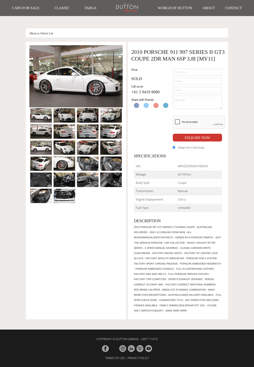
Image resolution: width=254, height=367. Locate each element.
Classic (61, 8)
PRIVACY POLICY (138, 358)
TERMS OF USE (115, 358)
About (209, 8)
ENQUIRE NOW (197, 138)
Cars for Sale (26, 8)
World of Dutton (175, 8)
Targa (90, 8)
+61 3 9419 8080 (145, 92)
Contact (233, 8)
